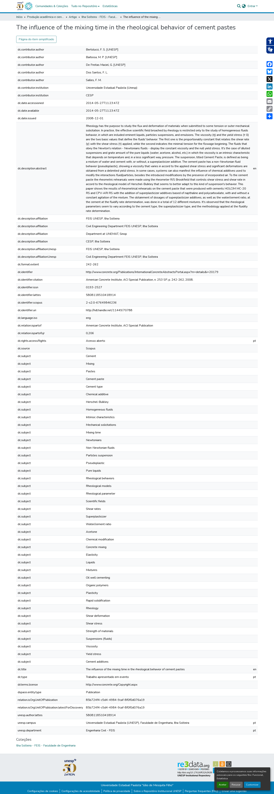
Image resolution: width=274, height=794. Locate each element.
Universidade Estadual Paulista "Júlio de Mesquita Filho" (137, 785)
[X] (269, 79)
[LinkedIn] (269, 86)
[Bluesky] (269, 71)
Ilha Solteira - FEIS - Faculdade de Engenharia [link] (100, 17)
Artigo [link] (73, 17)
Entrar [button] (252, 6)
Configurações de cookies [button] (42, 791)
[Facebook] (269, 64)
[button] (28, 6)
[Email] (269, 101)
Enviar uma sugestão (234, 791)
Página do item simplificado (36, 39)
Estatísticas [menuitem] (110, 6)
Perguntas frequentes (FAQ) (201, 791)
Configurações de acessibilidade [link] (81, 791)
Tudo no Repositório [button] (84, 6)
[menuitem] (85, 6)
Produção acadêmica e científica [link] (45, 17)
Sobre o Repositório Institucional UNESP (157, 791)
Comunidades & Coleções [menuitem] (51, 6)
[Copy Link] (269, 109)
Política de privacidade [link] (116, 791)
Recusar (236, 784)
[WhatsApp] (269, 94)
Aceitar (222, 784)
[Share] (269, 116)
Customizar (252, 784)
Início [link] (19, 17)
